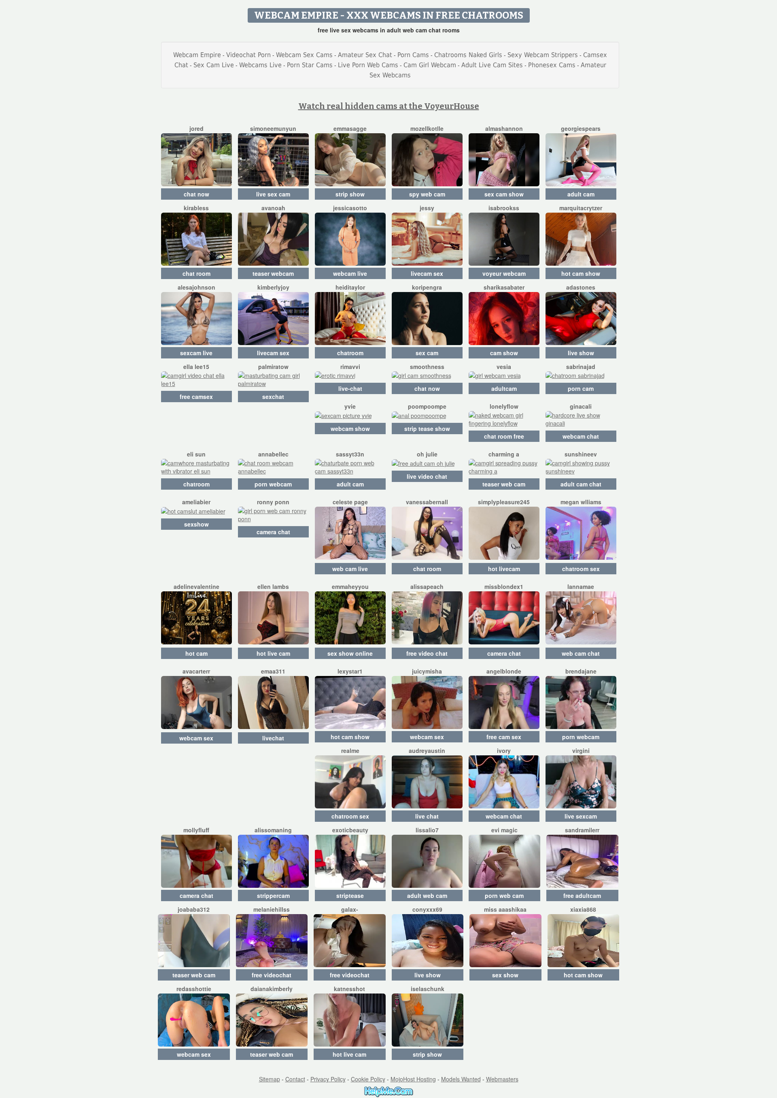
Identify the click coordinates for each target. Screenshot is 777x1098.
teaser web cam (503, 484)
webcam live (350, 273)
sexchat (273, 396)
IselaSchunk (427, 989)
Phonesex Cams (551, 65)
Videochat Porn (248, 55)
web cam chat (581, 653)
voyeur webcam (504, 273)
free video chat (427, 653)
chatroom (350, 353)
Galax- (349, 909)
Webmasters (502, 1079)
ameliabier (196, 502)
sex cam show (504, 194)
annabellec (273, 454)
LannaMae (580, 586)
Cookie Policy (368, 1079)
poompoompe (427, 406)
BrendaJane (581, 671)
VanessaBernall (427, 502)
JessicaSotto (350, 208)
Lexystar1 (350, 671)
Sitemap (269, 1079)
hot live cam (273, 653)
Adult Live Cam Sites (492, 65)
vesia (504, 366)
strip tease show (427, 428)
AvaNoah (273, 208)
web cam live (350, 569)
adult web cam (427, 895)
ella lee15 (196, 366)
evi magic (504, 830)
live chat (427, 816)
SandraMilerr (582, 830)
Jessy (427, 208)
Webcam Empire (197, 55)
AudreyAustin (427, 750)
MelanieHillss (271, 909)
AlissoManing (273, 830)
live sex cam (273, 194)
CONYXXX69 (427, 909)
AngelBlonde (503, 671)
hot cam (196, 653)
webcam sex (196, 738)
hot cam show (580, 273)
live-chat (350, 388)
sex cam (427, 353)
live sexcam (581, 816)
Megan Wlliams (580, 502)
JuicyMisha (427, 671)
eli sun (196, 454)
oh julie (427, 454)
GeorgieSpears (581, 128)
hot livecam (504, 569)
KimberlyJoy (273, 287)
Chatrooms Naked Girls (468, 55)
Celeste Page (350, 502)
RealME (350, 750)
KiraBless (196, 208)
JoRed (196, 128)
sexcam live (196, 353)
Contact (295, 1079)
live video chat (427, 476)
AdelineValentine (196, 586)
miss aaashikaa (505, 909)
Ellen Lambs (273, 586)
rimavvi (350, 366)
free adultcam (582, 895)
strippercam (273, 895)
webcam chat (581, 436)
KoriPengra (427, 287)
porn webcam (273, 484)
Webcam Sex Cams (304, 55)
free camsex (196, 396)
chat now (196, 194)
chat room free (504, 436)
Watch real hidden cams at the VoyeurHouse (388, 106)
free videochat (271, 975)
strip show (350, 194)
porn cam (581, 388)
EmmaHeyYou (350, 586)
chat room (196, 273)
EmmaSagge (350, 128)
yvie (350, 406)
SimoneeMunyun (273, 128)
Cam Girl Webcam (429, 65)
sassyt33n (350, 454)
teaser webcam (273, 273)
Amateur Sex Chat (365, 55)
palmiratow (273, 366)
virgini (581, 750)
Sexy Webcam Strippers (542, 55)
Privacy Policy (328, 1079)
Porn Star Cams (310, 65)
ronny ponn (273, 502)
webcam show (350, 428)
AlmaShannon (504, 128)
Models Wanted (461, 1079)
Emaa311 (273, 671)
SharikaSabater (504, 287)
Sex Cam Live (213, 65)
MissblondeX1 (503, 586)
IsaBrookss (503, 208)
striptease (350, 895)
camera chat (273, 532)
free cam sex (503, 737)
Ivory (504, 750)
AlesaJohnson (196, 287)
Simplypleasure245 (504, 502)
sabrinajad (580, 366)
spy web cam (427, 194)
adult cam (580, 194)
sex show (505, 975)
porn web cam (504, 895)
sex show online (350, 653)
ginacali (581, 406)
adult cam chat (580, 484)
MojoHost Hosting (413, 1079)
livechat (273, 738)
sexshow (196, 524)
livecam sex (427, 273)
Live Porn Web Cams (368, 65)
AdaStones (580, 287)
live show (581, 353)
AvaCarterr (196, 671)
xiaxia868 (583, 909)
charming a (503, 454)
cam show (504, 353)
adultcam (504, 388)
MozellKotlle (427, 128)
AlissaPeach (427, 586)
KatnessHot (349, 989)
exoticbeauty (350, 830)
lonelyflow (504, 406)
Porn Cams (413, 55)
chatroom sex (581, 569)
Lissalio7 (427, 830)
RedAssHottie (193, 989)
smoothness (427, 366)
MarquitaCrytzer (580, 208)
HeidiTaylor (350, 287)
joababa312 (194, 909)
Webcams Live (260, 65)
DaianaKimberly (272, 989)
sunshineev (581, 454)
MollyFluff (196, 830)
